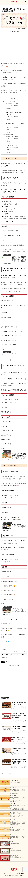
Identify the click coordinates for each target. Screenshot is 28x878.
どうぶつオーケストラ (11, 145)
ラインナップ (10, 110)
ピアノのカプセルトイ (9, 101)
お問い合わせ (20, 873)
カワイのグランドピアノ (12, 103)
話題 (8, 661)
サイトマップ (7, 873)
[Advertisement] (14, 46)
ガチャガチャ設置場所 (12, 106)
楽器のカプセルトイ (9, 134)
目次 (12, 98)
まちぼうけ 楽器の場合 (12, 136)
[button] (25, 458)
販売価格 (9, 108)
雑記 (4, 661)
